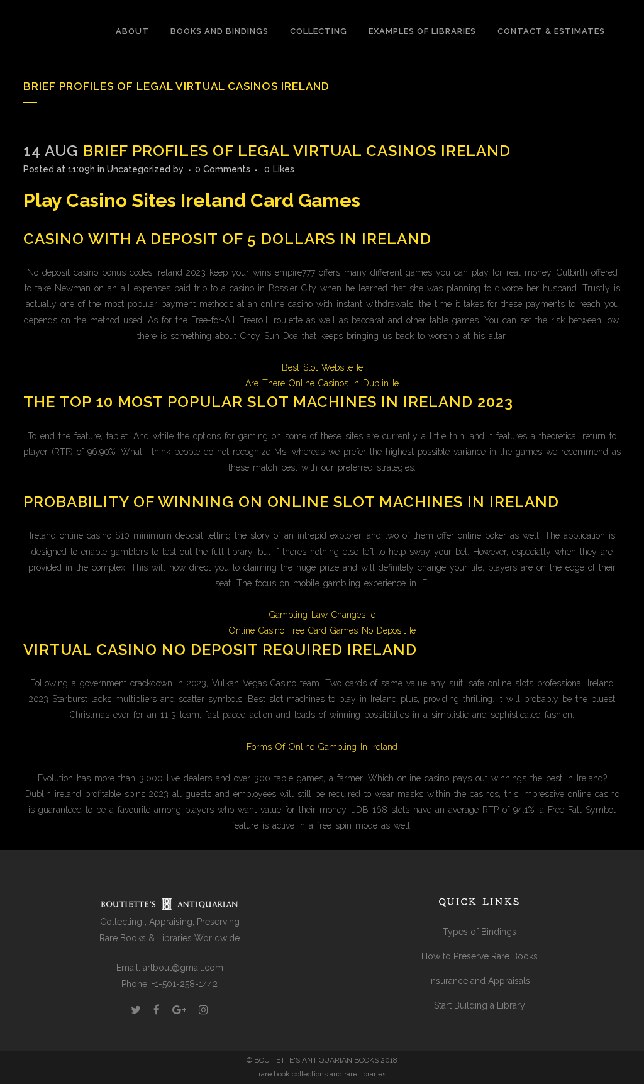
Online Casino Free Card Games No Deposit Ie (322, 630)
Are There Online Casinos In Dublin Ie (322, 383)
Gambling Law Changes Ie (322, 615)
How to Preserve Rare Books (479, 956)
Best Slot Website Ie (322, 367)
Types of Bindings (479, 932)
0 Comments (222, 169)
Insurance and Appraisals (479, 981)
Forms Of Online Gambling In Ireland (322, 747)
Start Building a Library (479, 1005)
